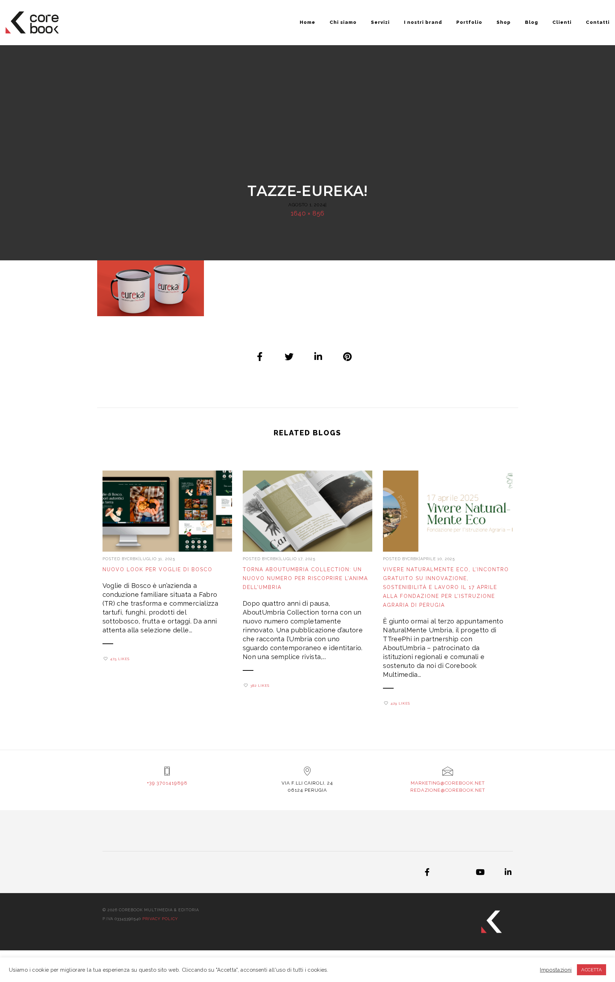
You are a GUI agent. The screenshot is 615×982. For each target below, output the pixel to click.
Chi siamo (343, 22)
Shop (503, 22)
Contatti (598, 22)
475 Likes (120, 659)
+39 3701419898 (167, 783)
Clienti (562, 22)
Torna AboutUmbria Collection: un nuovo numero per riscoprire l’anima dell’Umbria (305, 578)
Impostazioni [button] (556, 970)
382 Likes (259, 686)
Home (307, 22)
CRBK (132, 559)
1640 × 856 (308, 213)
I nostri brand (423, 22)
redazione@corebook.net (447, 790)
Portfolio (469, 22)
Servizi (380, 22)
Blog (531, 22)
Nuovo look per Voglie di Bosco (157, 569)
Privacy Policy (160, 919)
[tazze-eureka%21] (260, 356)
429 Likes (400, 703)
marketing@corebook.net (448, 783)
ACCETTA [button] (591, 969)
